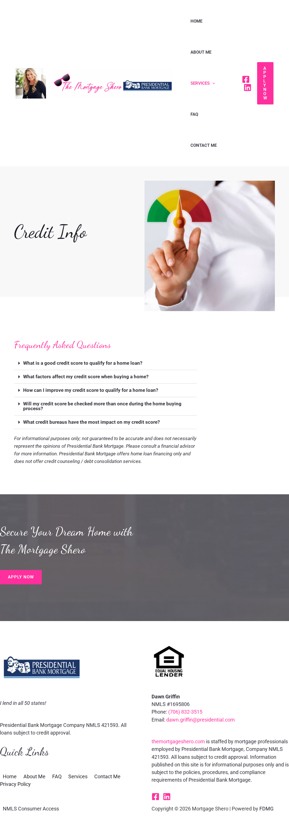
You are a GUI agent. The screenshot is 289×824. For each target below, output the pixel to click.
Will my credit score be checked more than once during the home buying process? (102, 406)
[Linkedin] (247, 87)
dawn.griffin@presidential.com (200, 720)
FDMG (266, 809)
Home (196, 21)
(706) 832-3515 (185, 712)
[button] (212, 83)
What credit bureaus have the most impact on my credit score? (91, 422)
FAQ (194, 114)
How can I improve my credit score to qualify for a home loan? (90, 390)
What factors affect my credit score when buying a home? (85, 376)
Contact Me (204, 145)
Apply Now (21, 577)
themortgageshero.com (178, 741)
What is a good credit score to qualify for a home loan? (82, 363)
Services (200, 83)
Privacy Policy (15, 784)
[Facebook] (246, 79)
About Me (201, 52)
